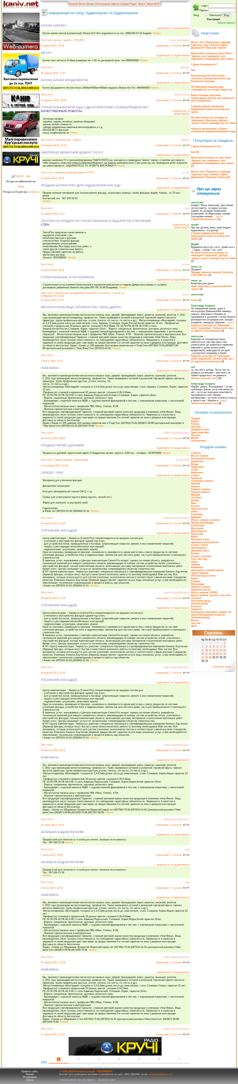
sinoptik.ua (33, 191)
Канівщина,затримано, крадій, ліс (211, 612)
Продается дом (200, 429)
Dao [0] (195, 152)
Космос (195, 506)
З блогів (196, 453)
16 (202, 653)
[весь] (219, 216)
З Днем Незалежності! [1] (206, 146)
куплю (57, 40)
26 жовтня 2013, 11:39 (53, 598)
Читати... (158, 33)
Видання (196, 517)
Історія (195, 475)
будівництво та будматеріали (173, 28)
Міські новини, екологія (205, 519)
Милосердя (198, 584)
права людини (199, 572)
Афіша (115, 3)
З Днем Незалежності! (204, 64)
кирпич (67, 40)
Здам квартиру (200, 432)
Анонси (195, 486)
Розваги (195, 581)
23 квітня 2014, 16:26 (52, 270)
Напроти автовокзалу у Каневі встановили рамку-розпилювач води (213, 130)
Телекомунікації (200, 617)
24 (206, 657)
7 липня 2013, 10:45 (52, 855)
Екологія (196, 606)
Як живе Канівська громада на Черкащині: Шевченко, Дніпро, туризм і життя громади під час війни (213, 120)
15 (224, 650)
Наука (194, 561)
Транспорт (197, 533)
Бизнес (195, 553)
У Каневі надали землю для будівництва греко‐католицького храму (210, 109)
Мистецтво (197, 528)
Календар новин (222, 666)
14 (221, 650)
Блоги (82, 3)
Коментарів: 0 (163, 45)
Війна (194, 536)
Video (194, 511)
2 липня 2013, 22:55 (52, 888)
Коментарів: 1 (163, 270)
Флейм (195, 500)
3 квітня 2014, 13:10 (52, 360)
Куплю (195, 421)
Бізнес (90, 3)
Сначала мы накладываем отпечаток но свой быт (82, 293)
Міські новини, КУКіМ (204, 592)
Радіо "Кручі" (138, 3)
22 (224, 653)
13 (217, 650)
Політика (196, 497)
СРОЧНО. (79, 40)
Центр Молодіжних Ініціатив (208, 614)
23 (202, 657)
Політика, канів (200, 539)
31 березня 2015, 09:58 (53, 100)
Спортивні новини (202, 480)
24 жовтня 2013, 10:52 (53, 672)
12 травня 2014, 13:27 (53, 213)
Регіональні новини (203, 458)
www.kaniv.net (199, 508)
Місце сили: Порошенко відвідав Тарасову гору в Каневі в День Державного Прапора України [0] (211, 174)
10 (206, 650)
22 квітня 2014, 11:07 (52, 300)
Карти (194, 578)
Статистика (197, 525)
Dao (193, 70)
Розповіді (197, 514)
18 (210, 653)
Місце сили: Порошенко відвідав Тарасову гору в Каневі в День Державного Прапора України (211, 45)
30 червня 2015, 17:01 (53, 73)
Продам (195, 418)
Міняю (195, 437)
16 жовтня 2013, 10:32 (53, 750)
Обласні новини (200, 586)
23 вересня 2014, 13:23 (54, 145)
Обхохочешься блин (203, 575)
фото (194, 625)
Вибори (195, 494)
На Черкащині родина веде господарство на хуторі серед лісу (211, 88)
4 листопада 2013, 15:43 (54, 465)
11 (210, 650)
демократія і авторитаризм (207, 570)
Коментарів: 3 (163, 178)
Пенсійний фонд (201, 600)
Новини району (200, 492)
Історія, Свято (199, 545)
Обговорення (199, 547)
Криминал (197, 567)
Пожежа (195, 564)
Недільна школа (200, 589)
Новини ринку (199, 603)
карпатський (81, 459)
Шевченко (197, 472)
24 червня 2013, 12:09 (53, 962)
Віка (193, 503)
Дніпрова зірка (200, 550)
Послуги (196, 426)
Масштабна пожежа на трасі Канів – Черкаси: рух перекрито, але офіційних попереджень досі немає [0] (212, 161)
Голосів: (177, 45)
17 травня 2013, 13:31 (53, 1034)
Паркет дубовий (63, 459)
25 (210, 657)
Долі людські (199, 531)
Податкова (197, 466)
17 (206, 653)
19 (214, 653)
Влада (194, 464)
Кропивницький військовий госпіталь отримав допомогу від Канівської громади (210, 78)
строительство (62, 139)
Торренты (197, 609)
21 (221, 653)
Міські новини (199, 455)
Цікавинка (197, 461)
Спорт (194, 469)
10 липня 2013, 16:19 (52, 824)
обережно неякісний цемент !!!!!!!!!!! (74, 172)
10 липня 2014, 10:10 (52, 178)
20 (217, 653)
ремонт (76, 139)
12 (214, 650)
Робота (195, 424)
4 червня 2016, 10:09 (52, 45)
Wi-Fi (157, 3)
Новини (73, 3)
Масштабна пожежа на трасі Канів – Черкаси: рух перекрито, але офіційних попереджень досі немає (212, 56)
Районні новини (200, 489)
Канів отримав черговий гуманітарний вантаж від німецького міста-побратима (213, 98)
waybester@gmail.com (160, 1074)
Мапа (150, 3)
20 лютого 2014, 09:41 (53, 438)
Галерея (124, 3)
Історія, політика (201, 556)
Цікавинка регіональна (204, 542)
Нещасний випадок (202, 522)
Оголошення (102, 3)
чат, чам (196, 623)
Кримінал (196, 478)
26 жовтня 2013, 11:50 (53, 523)
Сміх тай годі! (199, 559)
